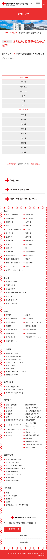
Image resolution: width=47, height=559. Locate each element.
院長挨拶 (9, 408)
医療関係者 (8, 455)
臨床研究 (9, 433)
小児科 (27, 229)
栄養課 (27, 315)
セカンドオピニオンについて (16, 372)
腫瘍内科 (9, 226)
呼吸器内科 (10, 218)
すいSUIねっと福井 (12, 462)
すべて (23, 82)
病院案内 (7, 400)
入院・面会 (8, 382)
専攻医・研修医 (11, 496)
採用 (23, 96)
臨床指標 (9, 436)
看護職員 (9, 499)
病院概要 (9, 411)
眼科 (27, 248)
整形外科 (9, 237)
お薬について (10, 366)
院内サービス (30, 432)
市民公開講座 (30, 420)
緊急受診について (12, 375)
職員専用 (23, 536)
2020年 (23, 143)
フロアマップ (30, 429)
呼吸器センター (11, 285)
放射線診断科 (10, 255)
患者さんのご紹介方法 (14, 465)
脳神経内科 (29, 215)
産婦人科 (9, 248)
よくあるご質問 (30, 423)
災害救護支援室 (30, 333)
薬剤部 (8, 315)
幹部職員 (9, 414)
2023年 (23, 129)
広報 (23, 101)
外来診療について (12, 353)
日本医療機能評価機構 (33, 411)
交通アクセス (30, 426)
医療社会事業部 (30, 326)
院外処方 (23, 87)
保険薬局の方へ (11, 478)
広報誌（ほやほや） (32, 414)
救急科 (27, 259)
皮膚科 (8, 244)
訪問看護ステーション (33, 337)
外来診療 (7, 349)
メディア (23, 105)
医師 (7, 493)
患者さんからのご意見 (33, 417)
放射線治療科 (30, 252)
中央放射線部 (10, 322)
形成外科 (28, 237)
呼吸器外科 (29, 240)
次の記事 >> (35, 164)
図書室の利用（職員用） (34, 444)
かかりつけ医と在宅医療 (14, 363)
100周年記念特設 (31, 441)
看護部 (8, 326)
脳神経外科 (10, 240)
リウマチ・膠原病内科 (14, 229)
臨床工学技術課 (11, 319)
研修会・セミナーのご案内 (15, 469)
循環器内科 (10, 222)
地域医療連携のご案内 (14, 459)
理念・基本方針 (11, 405)
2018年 (23, 152)
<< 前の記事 (11, 164)
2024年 (23, 124)
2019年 (23, 148)
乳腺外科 (28, 233)
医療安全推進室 (30, 330)
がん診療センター (12, 300)
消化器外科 (10, 233)
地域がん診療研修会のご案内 (28, 54)
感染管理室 (10, 333)
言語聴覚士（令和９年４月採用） (17, 505)
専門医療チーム (11, 341)
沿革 (7, 417)
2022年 (23, 134)
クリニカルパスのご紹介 (14, 393)
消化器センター (11, 289)
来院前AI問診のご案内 (14, 360)
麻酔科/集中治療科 (12, 259)
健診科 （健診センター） (15, 270)
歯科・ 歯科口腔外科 (13, 263)
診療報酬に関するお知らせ (13, 421)
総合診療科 (29, 263)
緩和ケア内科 (10, 266)
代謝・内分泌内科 (12, 215)
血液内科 (28, 222)
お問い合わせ (14, 529)
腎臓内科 (28, 226)
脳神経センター (11, 281)
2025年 (23, 119)
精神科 (27, 266)
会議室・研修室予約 (13, 481)
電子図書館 (23, 542)
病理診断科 (29, 255)
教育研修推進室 (11, 330)
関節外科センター (12, 304)
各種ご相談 (10, 369)
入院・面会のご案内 (13, 387)
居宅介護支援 (10, 337)
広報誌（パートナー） (14, 475)
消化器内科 (29, 218)
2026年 (23, 115)
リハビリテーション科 (33, 322)
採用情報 (7, 488)
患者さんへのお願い (32, 408)
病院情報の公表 (30, 405)
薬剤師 (8, 502)
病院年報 (28, 438)
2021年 (23, 138)
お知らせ (23, 91)
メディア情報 (30, 447)
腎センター (10, 296)
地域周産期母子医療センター (16, 292)
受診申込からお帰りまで (14, 356)
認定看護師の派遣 (12, 472)
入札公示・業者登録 (32, 435)
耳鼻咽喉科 (10, 252)
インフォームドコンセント (13, 425)
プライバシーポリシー (14, 430)
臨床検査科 (29, 319)
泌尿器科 (28, 244)
